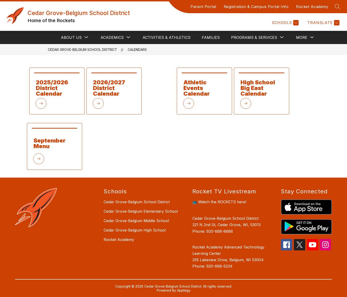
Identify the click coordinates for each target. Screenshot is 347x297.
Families (211, 37)
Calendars (137, 50)
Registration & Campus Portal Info (256, 6)
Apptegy (183, 290)
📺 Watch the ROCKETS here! (219, 201)
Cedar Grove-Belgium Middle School (136, 220)
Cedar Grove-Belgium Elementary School (141, 211)
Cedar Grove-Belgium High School (135, 230)
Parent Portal (203, 6)
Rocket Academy (312, 6)
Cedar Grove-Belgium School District (82, 50)
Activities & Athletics (166, 37)
